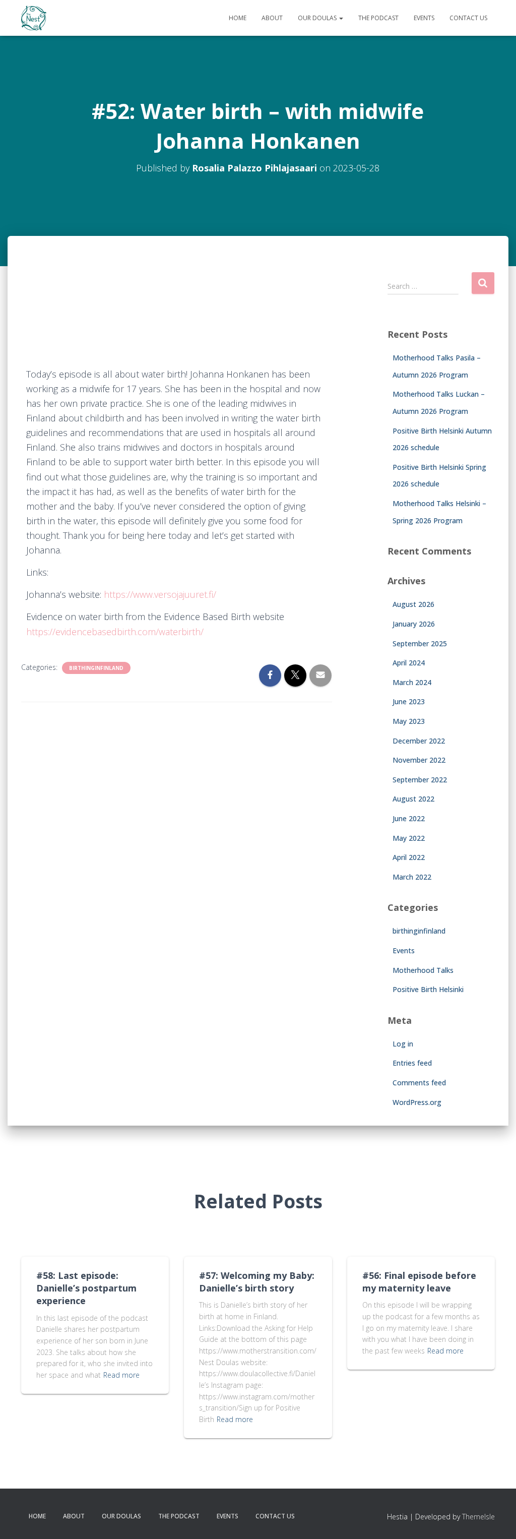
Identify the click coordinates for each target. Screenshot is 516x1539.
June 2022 (409, 818)
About (272, 18)
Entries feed (412, 1063)
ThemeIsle (478, 1516)
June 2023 (409, 701)
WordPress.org (417, 1102)
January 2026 (414, 624)
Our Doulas (318, 18)
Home (237, 18)
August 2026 (413, 604)
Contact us (468, 18)
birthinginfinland (96, 667)
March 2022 (412, 877)
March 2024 (412, 682)
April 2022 (409, 857)
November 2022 (419, 760)
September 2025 (420, 643)
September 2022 (420, 779)
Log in (403, 1044)
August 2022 (413, 799)
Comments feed (419, 1082)
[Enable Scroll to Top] (496, 1518)
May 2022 (409, 838)
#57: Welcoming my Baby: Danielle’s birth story (256, 1281)
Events (424, 18)
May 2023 (409, 721)
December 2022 (419, 741)
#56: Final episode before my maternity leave (419, 1281)
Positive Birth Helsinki (428, 989)
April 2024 (409, 662)
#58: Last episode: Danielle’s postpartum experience (86, 1288)
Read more (121, 1375)
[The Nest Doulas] (34, 18)
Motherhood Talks (423, 970)
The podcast (378, 18)
